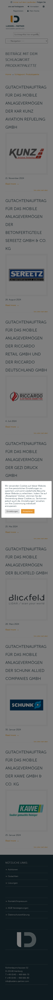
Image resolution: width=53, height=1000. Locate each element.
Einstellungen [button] (12, 511)
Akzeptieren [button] (28, 511)
